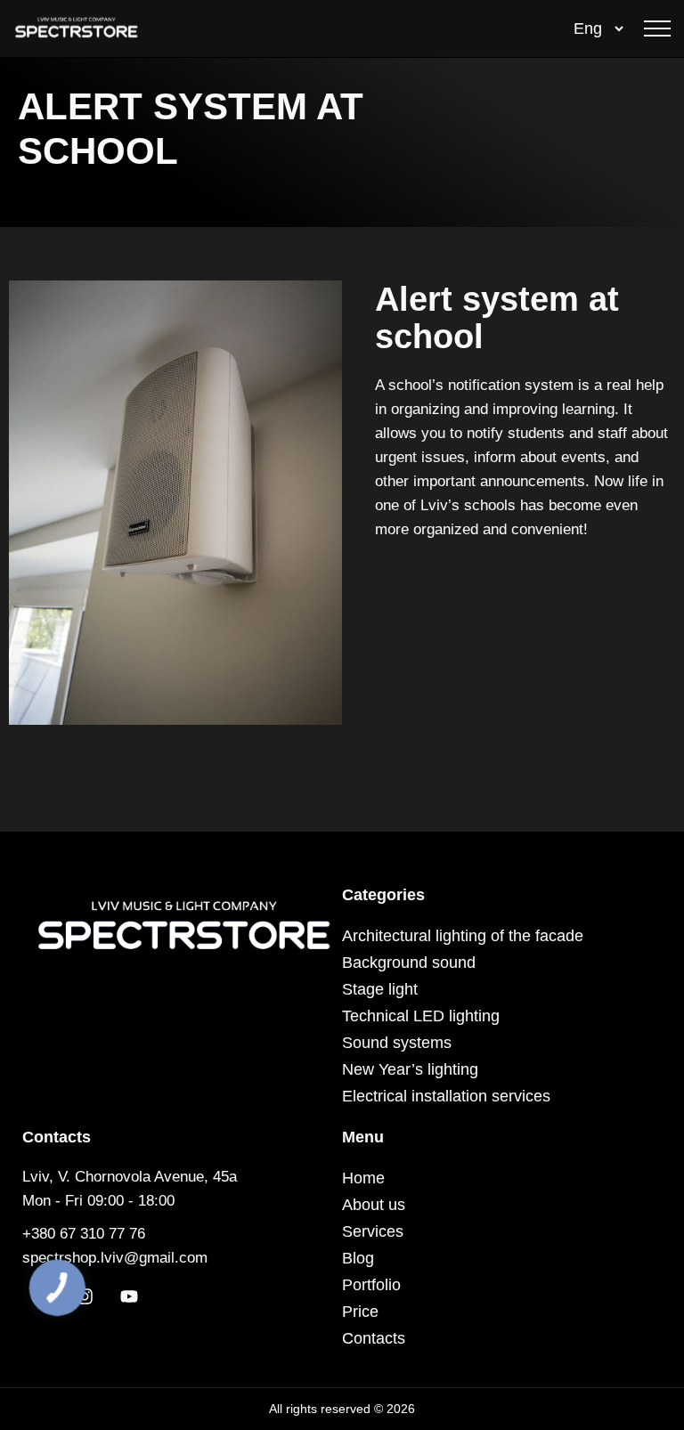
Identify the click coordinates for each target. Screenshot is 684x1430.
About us (373, 1205)
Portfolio (371, 1285)
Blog (358, 1258)
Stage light (380, 989)
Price (360, 1311)
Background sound (409, 962)
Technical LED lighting (421, 1016)
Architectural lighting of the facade (462, 936)
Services (372, 1231)
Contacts (373, 1338)
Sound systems (397, 1043)
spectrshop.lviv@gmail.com (115, 1257)
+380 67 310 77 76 (83, 1233)
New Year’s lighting (410, 1069)
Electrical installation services (446, 1096)
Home (363, 1178)
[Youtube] (129, 1296)
